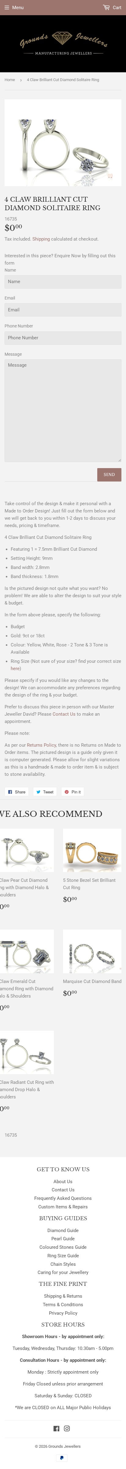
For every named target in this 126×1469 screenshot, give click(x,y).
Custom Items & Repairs (63, 1207)
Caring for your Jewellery (63, 1272)
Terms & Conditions (63, 1304)
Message (13, 354)
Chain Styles (63, 1264)
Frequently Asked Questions (63, 1198)
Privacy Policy (63, 1313)
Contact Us (63, 1190)
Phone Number (19, 326)
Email (10, 298)
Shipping (41, 239)
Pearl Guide (63, 1238)
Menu (18, 7)
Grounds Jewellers (64, 1446)
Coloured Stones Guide (63, 1247)
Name (10, 270)
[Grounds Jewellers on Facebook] (56, 1429)
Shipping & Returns (63, 1296)
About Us (63, 1181)
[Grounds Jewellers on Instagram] (67, 1429)
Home (10, 79)
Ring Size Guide (63, 1255)
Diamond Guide (63, 1230)
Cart (116, 7)
